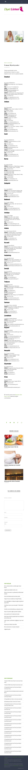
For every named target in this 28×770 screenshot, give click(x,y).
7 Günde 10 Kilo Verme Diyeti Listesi (11, 680)
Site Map (6, 758)
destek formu (6, 764)
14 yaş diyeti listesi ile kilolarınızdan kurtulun (13, 691)
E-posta (6, 517)
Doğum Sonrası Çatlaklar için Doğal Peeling (12, 598)
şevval (10, 717)
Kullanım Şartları (15, 765)
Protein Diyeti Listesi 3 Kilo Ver (11, 446)
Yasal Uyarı (21, 765)
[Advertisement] (14, 23)
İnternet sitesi (5, 523)
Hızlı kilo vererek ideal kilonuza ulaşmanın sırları (13, 609)
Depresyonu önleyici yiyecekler (10, 624)
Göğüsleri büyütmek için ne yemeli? (12, 465)
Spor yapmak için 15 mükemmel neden (11, 614)
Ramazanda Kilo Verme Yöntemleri (12, 481)
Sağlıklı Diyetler (7, 629)
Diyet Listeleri (8, 62)
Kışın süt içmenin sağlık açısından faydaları (12, 611)
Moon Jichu (11, 705)
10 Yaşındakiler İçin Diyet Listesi (10, 699)
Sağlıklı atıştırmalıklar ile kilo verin (10, 590)
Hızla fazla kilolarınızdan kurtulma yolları (12, 596)
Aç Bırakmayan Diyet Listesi (9, 701)
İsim (5, 512)
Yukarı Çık (20, 768)
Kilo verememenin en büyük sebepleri (11, 626)
